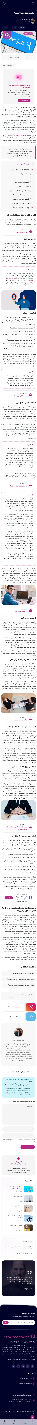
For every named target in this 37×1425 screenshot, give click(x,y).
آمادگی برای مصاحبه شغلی (20, 199)
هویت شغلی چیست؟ (21, 396)
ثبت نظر (28, 1147)
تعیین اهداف (24, 178)
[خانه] (33, 57)
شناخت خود (25, 174)
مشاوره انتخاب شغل (21, 612)
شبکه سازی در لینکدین (20, 720)
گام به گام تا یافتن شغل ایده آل (20, 170)
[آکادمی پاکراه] (4, 3)
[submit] (6, 1322)
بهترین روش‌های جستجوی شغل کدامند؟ (21, 985)
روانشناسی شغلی (28, 33)
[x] (28, 1366)
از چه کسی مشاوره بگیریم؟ (21, 208)
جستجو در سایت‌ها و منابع (20, 195)
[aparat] (18, 1366)
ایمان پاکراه (7, 1411)
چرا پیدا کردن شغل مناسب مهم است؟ (22, 973)
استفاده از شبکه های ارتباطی (19, 191)
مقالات (26, 57)
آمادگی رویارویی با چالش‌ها (20, 203)
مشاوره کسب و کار (22, 232)
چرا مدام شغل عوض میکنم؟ (19, 486)
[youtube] (13, 1366)
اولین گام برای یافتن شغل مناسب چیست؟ (20, 979)
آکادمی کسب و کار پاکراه (19, 136)
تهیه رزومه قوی (24, 186)
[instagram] (32, 1366)
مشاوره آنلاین (24, 100)
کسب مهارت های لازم (22, 182)
